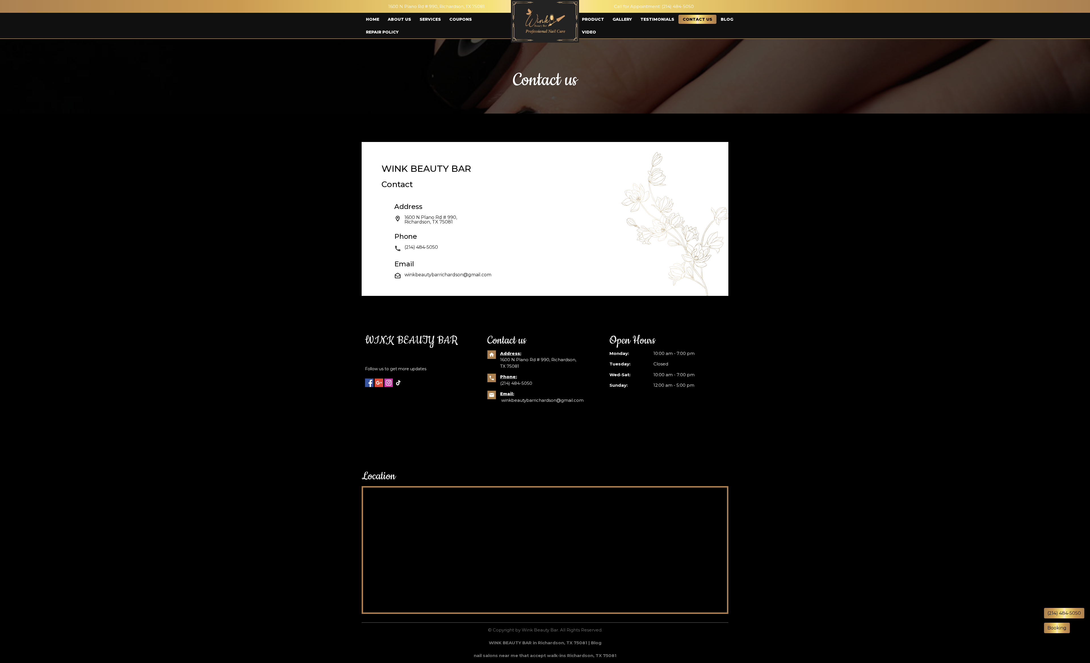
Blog (727, 19)
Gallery (622, 19)
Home (372, 19)
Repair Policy (382, 32)
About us (399, 19)
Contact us (697, 19)
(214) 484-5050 (516, 383)
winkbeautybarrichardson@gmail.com (447, 277)
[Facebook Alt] (369, 382)
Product (593, 19)
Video (589, 32)
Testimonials (657, 19)
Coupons (460, 19)
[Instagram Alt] (388, 382)
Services (430, 19)
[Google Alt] (379, 382)
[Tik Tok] (398, 382)
